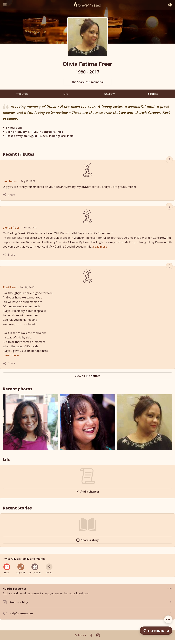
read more (100, 246)
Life (65, 94)
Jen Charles (10, 181)
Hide (169, 588)
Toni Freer (10, 287)
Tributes (22, 94)
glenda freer (11, 227)
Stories (153, 94)
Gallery (109, 94)
